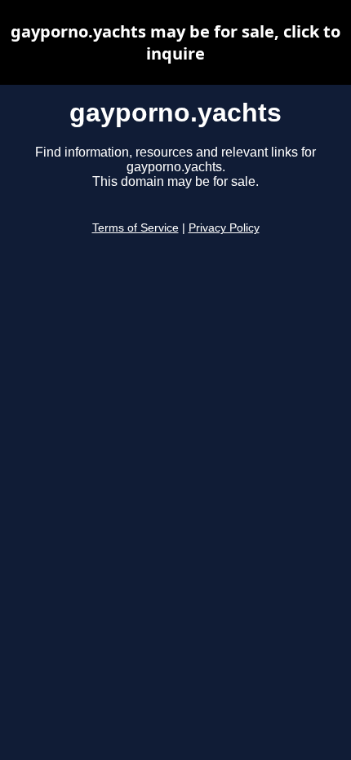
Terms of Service (135, 228)
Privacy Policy (224, 228)
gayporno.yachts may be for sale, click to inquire (175, 42)
